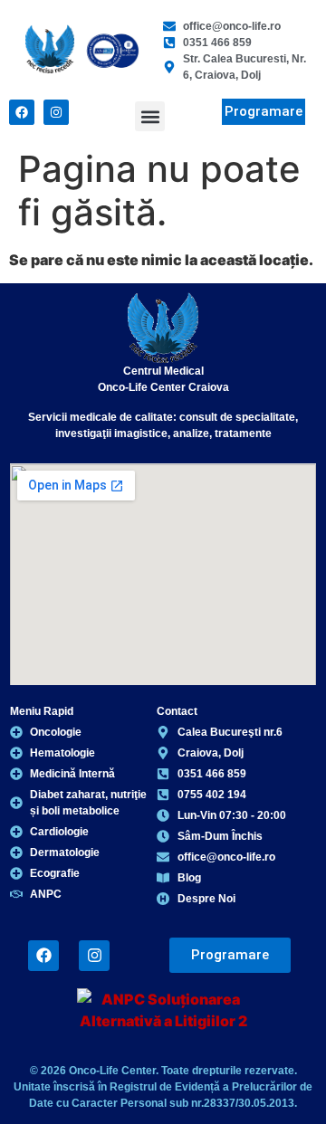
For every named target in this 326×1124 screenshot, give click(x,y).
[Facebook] (21, 112)
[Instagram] (56, 112)
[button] (150, 116)
